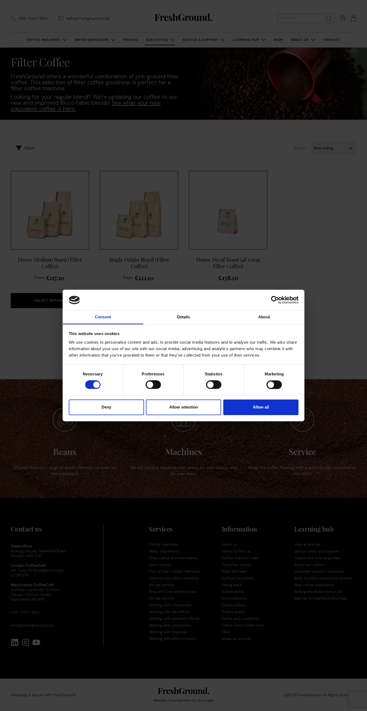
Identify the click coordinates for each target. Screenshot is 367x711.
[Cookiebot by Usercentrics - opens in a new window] (274, 300)
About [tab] (264, 317)
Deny (106, 407)
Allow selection (183, 407)
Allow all (261, 407)
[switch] (153, 385)
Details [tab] (183, 317)
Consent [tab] (103, 317)
